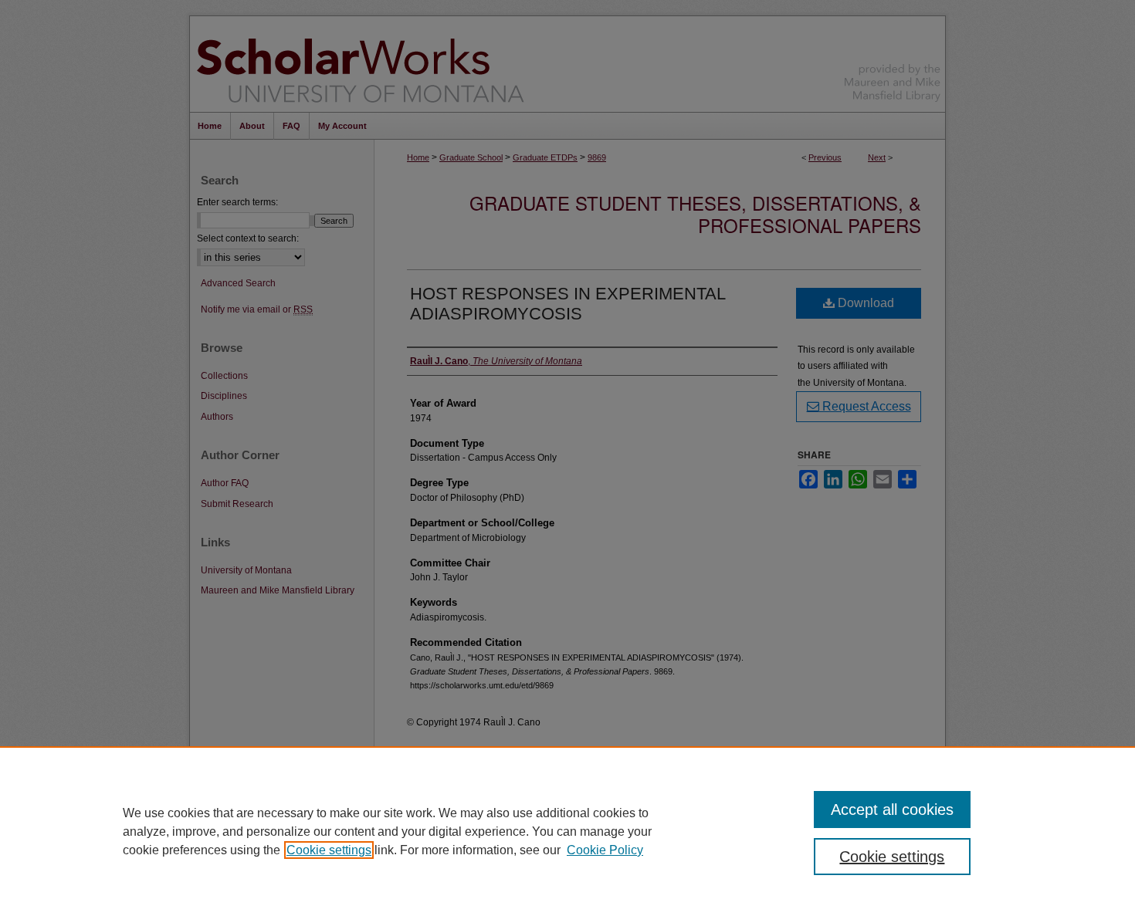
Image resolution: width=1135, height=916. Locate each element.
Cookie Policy (605, 850)
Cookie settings (328, 850)
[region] (567, 831)
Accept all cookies (892, 809)
